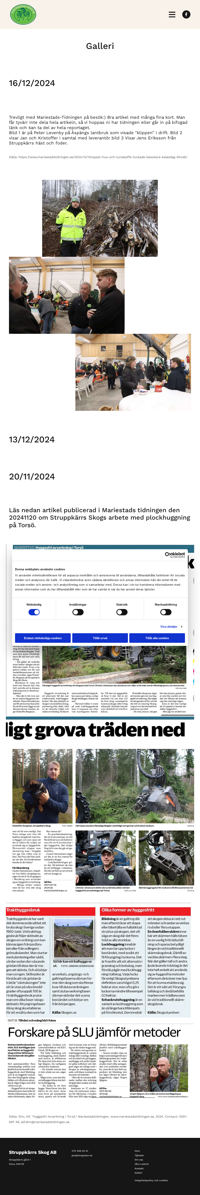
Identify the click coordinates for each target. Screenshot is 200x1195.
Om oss (139, 1159)
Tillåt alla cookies (157, 638)
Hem (137, 1151)
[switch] (78, 612)
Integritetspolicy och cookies (151, 1180)
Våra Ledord (142, 1164)
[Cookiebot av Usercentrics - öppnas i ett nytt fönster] (168, 555)
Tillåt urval (100, 638)
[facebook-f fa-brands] (186, 15)
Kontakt (139, 1168)
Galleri (138, 1172)
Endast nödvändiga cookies (43, 638)
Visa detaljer (168, 626)
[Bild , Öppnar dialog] (100, 807)
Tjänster (139, 1155)
